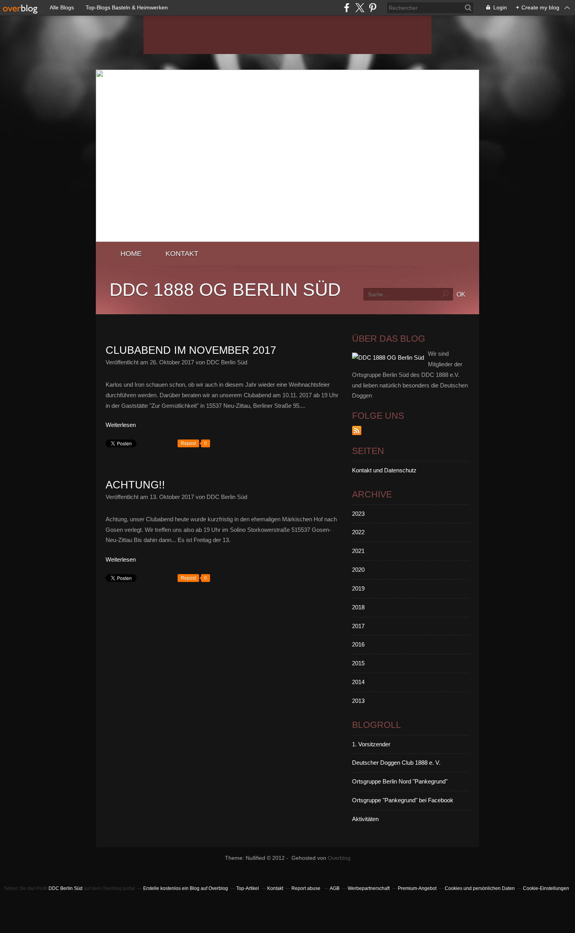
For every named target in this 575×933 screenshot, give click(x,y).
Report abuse (306, 888)
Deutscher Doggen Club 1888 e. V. (396, 762)
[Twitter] (360, 7)
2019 (358, 588)
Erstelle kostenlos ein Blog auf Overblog (185, 888)
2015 (358, 663)
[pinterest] (372, 7)
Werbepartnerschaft (369, 888)
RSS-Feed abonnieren (356, 430)
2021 (358, 551)
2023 (358, 513)
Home (131, 253)
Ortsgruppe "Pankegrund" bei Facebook (402, 800)
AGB (335, 888)
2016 (358, 644)
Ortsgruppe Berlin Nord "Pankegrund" (399, 781)
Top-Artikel (247, 888)
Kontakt (181, 253)
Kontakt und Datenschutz (384, 470)
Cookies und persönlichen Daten (480, 888)
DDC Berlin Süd (66, 888)
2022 (358, 532)
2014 (358, 682)
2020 (358, 569)
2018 (358, 607)
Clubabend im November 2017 (191, 350)
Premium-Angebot (417, 888)
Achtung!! (135, 485)
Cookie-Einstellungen (546, 888)
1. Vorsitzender (371, 744)
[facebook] (347, 7)
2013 (358, 700)
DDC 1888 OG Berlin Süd (225, 289)
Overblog (339, 858)
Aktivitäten (365, 819)
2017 (358, 626)
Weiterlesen (121, 424)
